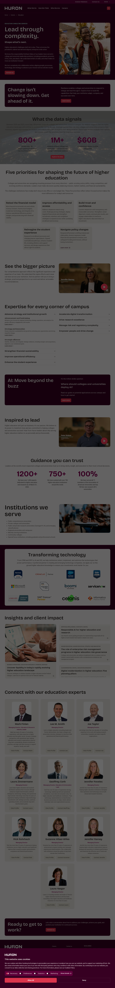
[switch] (11, 973)
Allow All (31, 980)
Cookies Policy (70, 968)
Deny (84, 980)
